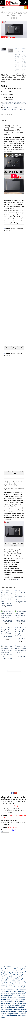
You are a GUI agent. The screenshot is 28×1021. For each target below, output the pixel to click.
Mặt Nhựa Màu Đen (19, 103)
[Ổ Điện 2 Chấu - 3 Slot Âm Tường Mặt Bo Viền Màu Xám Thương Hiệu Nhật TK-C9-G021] (21, 632)
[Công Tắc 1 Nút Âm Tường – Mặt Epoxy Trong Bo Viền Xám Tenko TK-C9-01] (7, 614)
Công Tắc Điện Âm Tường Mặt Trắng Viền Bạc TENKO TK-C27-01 (21, 622)
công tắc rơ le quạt (16, 109)
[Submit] (25, 7)
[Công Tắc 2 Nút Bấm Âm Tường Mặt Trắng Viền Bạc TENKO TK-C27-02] (21, 594)
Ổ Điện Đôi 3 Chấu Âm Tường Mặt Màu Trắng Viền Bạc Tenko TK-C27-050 (21, 657)
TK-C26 (19, 15)
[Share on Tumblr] (11, 114)
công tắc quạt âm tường (6, 109)
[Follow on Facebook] (12, 793)
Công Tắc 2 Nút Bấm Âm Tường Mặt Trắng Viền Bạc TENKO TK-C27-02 (21, 602)
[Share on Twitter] (6, 114)
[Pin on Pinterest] (9, 114)
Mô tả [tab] (4, 120)
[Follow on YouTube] (15, 793)
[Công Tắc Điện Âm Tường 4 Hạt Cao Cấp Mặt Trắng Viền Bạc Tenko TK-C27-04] (7, 631)
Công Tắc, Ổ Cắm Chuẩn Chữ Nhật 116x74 (14, 12)
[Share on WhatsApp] (2, 114)
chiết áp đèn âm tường (8, 107)
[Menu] (1, 2)
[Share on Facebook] (4, 114)
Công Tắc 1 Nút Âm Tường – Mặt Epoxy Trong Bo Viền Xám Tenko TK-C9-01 (7, 622)
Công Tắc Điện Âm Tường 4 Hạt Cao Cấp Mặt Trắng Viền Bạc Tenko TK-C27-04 (7, 638)
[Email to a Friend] (7, 114)
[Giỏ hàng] (25, 2)
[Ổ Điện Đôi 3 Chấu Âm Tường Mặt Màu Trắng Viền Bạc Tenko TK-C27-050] (21, 649)
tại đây (17, 579)
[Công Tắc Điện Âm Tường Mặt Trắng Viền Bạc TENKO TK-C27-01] (21, 614)
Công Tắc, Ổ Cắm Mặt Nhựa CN (12, 13)
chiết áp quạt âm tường (19, 107)
